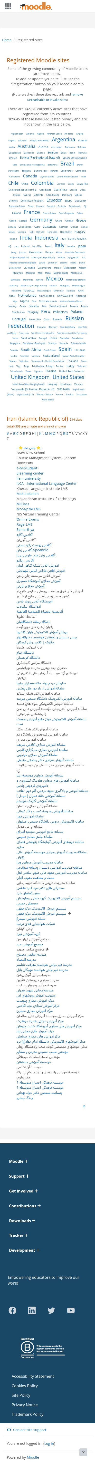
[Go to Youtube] (71, 1310)
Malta (48, 272)
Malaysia (18, 272)
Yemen (59, 394)
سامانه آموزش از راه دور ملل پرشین (41, 688)
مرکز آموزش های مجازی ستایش (38, 1036)
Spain (65, 349)
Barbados (29, 152)
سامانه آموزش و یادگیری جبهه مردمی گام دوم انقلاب (52, 790)
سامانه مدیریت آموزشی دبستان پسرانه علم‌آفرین (49, 867)
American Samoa (54, 133)
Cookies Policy (25, 1385)
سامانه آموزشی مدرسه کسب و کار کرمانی (45, 811)
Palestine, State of (58, 306)
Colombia (42, 182)
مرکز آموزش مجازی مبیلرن (35, 1010)
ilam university (29, 478)
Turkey (70, 366)
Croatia (73, 189)
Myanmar (59, 290)
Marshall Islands (61, 272)
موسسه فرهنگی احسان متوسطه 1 (40, 1082)
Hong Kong (66, 231)
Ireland (25, 246)
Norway (13, 306)
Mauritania (15, 279)
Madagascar (70, 267)
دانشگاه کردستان (28, 657)
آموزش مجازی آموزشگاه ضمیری (38, 580)
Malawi (82, 267)
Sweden (36, 356)
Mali (40, 272)
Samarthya (25, 529)
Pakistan (34, 306)
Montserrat (16, 290)
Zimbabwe (81, 394)
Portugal (19, 318)
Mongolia (64, 285)
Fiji (85, 206)
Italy (60, 245)
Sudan (14, 356)
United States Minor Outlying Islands (28, 384)
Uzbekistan (65, 384)
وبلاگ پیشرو (25, 1097)
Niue (34, 301)
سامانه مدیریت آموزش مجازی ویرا (40, 862)
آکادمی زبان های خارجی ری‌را (36, 555)
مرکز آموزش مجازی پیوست (35, 1000)
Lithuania (29, 267)
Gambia (12, 220)
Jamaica (71, 246)
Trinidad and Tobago (42, 366)
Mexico (54, 278)
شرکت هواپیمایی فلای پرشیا (36, 923)
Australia (27, 146)
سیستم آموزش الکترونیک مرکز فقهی (41, 908)
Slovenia (63, 343)
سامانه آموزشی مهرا (30, 816)
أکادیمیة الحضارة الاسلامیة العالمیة (40, 611)
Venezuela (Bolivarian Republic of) (32, 389)
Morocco (29, 290)
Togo (18, 366)
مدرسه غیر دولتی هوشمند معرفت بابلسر (44, 964)
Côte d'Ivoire (52, 194)
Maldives (30, 272)
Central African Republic (67, 176)
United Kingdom (30, 377)
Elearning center (30, 473)
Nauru (81, 290)
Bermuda (82, 152)
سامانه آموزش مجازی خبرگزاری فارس (42, 749)
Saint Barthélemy (67, 327)
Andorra (69, 133)
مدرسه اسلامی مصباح (31, 954)
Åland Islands (48, 399)
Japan (82, 246)
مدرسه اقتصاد (26, 959)
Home (6, 40)
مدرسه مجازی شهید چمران (35, 990)
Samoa (15, 338)
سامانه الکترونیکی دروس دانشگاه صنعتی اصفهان (50, 821)
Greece (81, 220)
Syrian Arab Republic (73, 356)
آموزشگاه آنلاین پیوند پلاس (34, 601)
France (32, 212)
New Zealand (65, 295)
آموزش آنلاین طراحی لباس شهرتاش (41, 570)
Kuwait (61, 257)
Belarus (41, 152)
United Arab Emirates (71, 371)
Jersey (13, 252)
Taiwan (12, 361)
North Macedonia (48, 301)
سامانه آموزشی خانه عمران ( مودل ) (41, 795)
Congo (71, 184)
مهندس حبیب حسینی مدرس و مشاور (42, 1051)
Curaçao (16, 195)
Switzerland (51, 355)
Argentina (63, 139)
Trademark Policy (27, 1414)
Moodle (33, 1457)
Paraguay (33, 312)
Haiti (31, 232)
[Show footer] (83, 1452)
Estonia (40, 206)
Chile (13, 183)
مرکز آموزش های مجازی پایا (35, 1031)
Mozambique (44, 290)
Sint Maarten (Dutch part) (34, 343)
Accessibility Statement (33, 1376)
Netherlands (27, 295)
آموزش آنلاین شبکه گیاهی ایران (38, 565)
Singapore (15, 343)
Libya (82, 262)
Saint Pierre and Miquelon (42, 333)
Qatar (46, 319)
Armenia (82, 140)
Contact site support (29, 1429)
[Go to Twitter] (51, 1310)
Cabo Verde (67, 170)
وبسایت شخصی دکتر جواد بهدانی (39, 1092)
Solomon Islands (78, 343)
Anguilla (11, 140)
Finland (16, 213)
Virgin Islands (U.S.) (25, 394)
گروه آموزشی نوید (28, 933)
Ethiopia (62, 206)
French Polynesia (66, 213)
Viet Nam (63, 389)
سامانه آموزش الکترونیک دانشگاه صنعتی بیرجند (49, 698)
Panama (74, 306)
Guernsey (63, 226)
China (24, 183)
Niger (15, 301)
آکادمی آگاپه (24, 534)
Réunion (52, 327)
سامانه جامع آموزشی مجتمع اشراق (40, 831)
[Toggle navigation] (7, 6)
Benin (72, 152)
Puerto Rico (35, 319)
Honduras (52, 231)
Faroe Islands (75, 206)
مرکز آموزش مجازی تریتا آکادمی (38, 1005)
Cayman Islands (47, 176)
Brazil (67, 163)
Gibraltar (69, 220)
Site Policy (21, 1395)
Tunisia (59, 366)
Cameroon (14, 176)
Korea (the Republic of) (43, 257)
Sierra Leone (77, 338)
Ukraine (51, 371)
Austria (43, 147)
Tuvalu (28, 371)
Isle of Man (37, 246)
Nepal (12, 295)
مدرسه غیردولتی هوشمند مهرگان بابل (42, 969)
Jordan (22, 252)
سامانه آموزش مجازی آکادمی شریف (41, 744)
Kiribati (59, 252)
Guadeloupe (25, 226)
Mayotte (39, 279)
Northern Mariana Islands (71, 301)
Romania (57, 319)
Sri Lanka (80, 350)
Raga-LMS (25, 524)
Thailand (72, 361)
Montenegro (78, 285)
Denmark (67, 194)
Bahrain (81, 147)
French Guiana (49, 213)
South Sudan (50, 350)
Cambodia (81, 170)
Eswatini (51, 206)
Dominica (13, 200)
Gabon (80, 213)
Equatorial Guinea (17, 206)
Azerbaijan (56, 147)
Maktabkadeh (28, 493)
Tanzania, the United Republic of (47, 361)
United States (68, 377)
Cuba (83, 189)
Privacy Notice (25, 1404)
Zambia (69, 394)
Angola (79, 133)
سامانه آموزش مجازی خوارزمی (37, 754)
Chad (83, 176)
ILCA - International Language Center (47, 483)
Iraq (16, 246)
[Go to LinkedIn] (32, 1310)
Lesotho (63, 262)
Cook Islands (45, 189)
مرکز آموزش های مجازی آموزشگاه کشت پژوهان (49, 1026)
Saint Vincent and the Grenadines (72, 333)
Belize (63, 152)
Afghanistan (17, 133)
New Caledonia (46, 295)
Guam (37, 226)
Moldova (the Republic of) (34, 285)
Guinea (74, 226)
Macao (57, 267)
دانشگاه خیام (25, 652)
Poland (76, 311)
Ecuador (54, 200)
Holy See (40, 232)
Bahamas (70, 147)
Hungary (80, 231)
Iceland (13, 238)
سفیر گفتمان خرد (28, 893)
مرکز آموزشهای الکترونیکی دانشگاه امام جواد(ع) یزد (51, 1041)
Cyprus (27, 195)
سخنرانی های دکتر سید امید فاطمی (41, 887)
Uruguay (52, 384)
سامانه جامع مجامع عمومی (35, 836)
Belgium (53, 152)
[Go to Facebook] (12, 1310)
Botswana (52, 164)
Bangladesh (15, 152)
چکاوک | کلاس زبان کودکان (35, 642)
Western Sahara (45, 394)
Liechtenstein (15, 267)
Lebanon (52, 262)
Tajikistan (23, 361)
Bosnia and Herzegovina (32, 164)
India (26, 237)
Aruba (12, 147)
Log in (49, 1443)
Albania (30, 133)
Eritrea (30, 206)
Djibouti (78, 195)
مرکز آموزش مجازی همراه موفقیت (40, 1020)
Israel (48, 246)
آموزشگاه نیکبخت (29, 606)
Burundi (54, 170)
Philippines (60, 312)
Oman (22, 306)
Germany (41, 219)
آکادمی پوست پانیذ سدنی (34, 545)
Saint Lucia (23, 333)
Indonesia (46, 237)
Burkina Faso (41, 170)
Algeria (40, 133)
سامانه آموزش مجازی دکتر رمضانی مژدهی (45, 759)
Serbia (53, 338)
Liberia (73, 262)
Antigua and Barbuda (39, 140)
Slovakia (52, 343)
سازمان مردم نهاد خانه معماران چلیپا (41, 683)
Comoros (61, 184)
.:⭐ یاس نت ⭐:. (29, 447)
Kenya (49, 252)
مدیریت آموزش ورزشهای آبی (36, 995)
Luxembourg (44, 267)
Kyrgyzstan (73, 257)
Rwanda (41, 327)
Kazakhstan (35, 252)
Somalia (14, 350)
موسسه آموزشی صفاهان (34, 1061)
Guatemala (49, 226)
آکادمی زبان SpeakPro (32, 550)
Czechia (38, 194)
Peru (45, 311)
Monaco (53, 285)
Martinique (76, 272)
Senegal (43, 338)
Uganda (38, 371)
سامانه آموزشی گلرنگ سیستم (37, 800)
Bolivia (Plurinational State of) (40, 157)
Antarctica (22, 140)
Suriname (24, 356)
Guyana (22, 232)
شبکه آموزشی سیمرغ (31, 918)
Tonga (26, 366)
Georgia (23, 220)
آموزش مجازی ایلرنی (30, 585)
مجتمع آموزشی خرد (30, 944)
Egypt (68, 200)
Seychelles (64, 338)
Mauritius (28, 279)
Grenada (12, 226)
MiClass (23, 504)
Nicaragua (81, 295)
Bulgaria (26, 170)
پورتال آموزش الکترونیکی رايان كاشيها (42, 632)
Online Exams (28, 519)
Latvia (42, 262)
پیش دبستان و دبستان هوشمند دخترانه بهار (47, 637)
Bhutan (13, 157)
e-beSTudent (27, 468)
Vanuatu (78, 384)
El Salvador (80, 200)
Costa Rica (60, 189)
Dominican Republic (32, 200)
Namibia (70, 290)
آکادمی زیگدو (25, 560)
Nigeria (24, 301)
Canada (30, 176)
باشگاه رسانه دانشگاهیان (33, 621)
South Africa (31, 349)
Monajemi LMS (29, 509)
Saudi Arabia (28, 338)
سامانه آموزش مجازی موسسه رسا (40, 775)
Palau (44, 306)
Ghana (58, 220)
